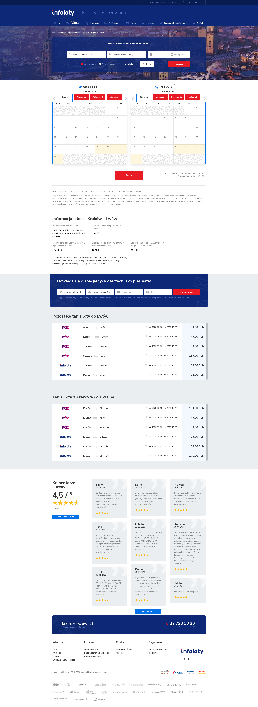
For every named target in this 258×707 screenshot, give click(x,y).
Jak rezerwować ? (92, 649)
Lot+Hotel (75, 22)
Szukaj (129, 175)
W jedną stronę (108, 64)
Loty (59, 22)
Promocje (94, 22)
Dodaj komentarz (66, 517)
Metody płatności (92, 656)
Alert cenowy (114, 22)
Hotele (134, 22)
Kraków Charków (95, 408)
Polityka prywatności (158, 649)
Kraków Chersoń (95, 456)
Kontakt (200, 22)
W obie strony (90, 64)
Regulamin (153, 652)
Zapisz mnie (186, 292)
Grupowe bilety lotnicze (175, 22)
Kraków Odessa (95, 437)
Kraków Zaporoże (96, 427)
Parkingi (150, 22)
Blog (143, 2)
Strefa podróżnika (157, 2)
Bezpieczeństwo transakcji (96, 652)
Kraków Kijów (94, 417)
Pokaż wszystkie (148, 612)
